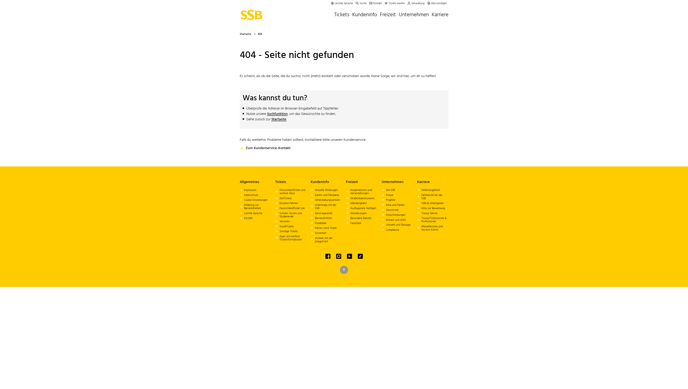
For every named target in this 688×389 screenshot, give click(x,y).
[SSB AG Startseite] (252, 15)
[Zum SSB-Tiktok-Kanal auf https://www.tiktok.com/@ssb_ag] (360, 256)
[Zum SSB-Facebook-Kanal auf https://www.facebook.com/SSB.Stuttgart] (327, 256)
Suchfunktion (277, 114)
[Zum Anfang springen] (344, 270)
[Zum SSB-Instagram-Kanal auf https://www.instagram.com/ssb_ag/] (338, 256)
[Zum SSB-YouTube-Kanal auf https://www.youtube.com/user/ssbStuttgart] (349, 256)
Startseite (245, 34)
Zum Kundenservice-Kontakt (268, 148)
